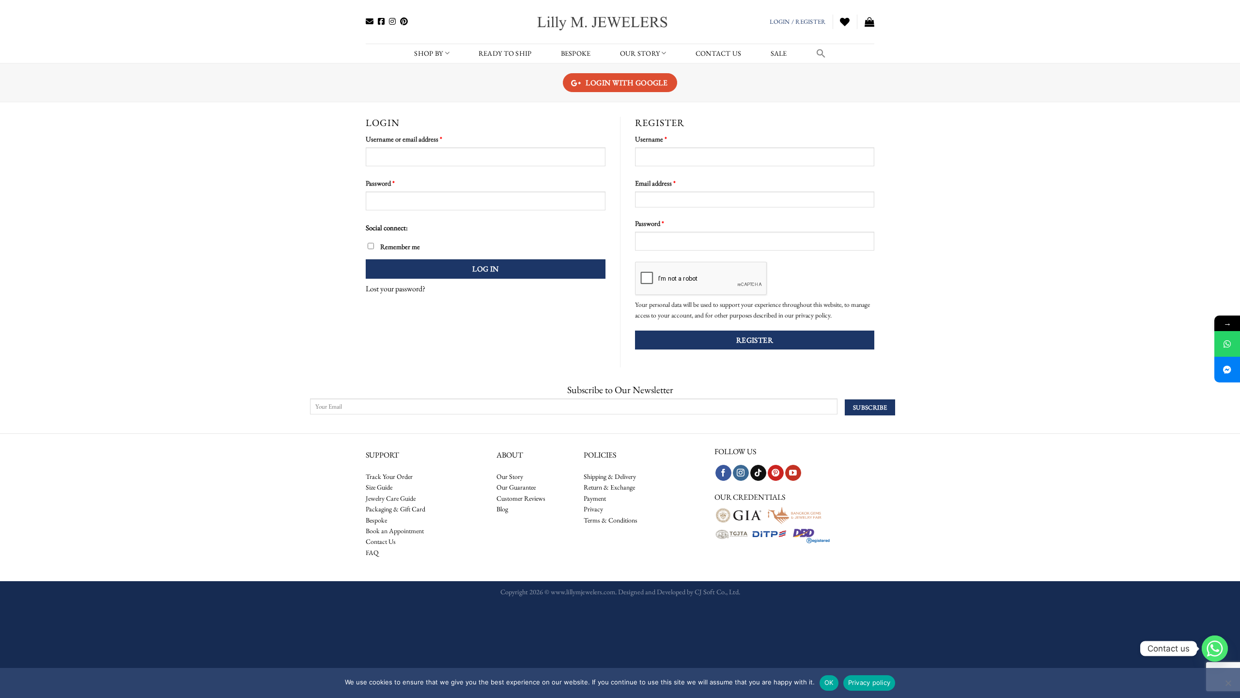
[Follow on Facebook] (723, 473)
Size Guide (379, 487)
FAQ (372, 552)
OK (829, 682)
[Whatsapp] (1215, 648)
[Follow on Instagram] (741, 473)
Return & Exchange (609, 487)
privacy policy (812, 315)
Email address (668, 183)
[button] (821, 53)
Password (393, 183)
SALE (779, 53)
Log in (485, 269)
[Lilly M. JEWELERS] (603, 22)
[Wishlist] (845, 21)
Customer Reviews (520, 498)
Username (664, 138)
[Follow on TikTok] (758, 473)
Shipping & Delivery (610, 476)
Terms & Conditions (610, 520)
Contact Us (381, 541)
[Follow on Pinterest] (776, 473)
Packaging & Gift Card (395, 509)
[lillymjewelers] (1227, 369)
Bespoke (376, 520)
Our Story (640, 53)
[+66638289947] (1227, 344)
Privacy (593, 509)
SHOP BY (428, 53)
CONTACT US (719, 53)
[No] (1228, 686)
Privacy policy (869, 682)
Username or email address (417, 138)
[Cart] (869, 21)
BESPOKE (576, 53)
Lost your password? (395, 289)
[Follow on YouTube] (793, 473)
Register (755, 340)
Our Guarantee (516, 487)
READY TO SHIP (505, 53)
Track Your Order (389, 476)
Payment (595, 498)
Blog (502, 509)
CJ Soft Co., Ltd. (717, 591)
